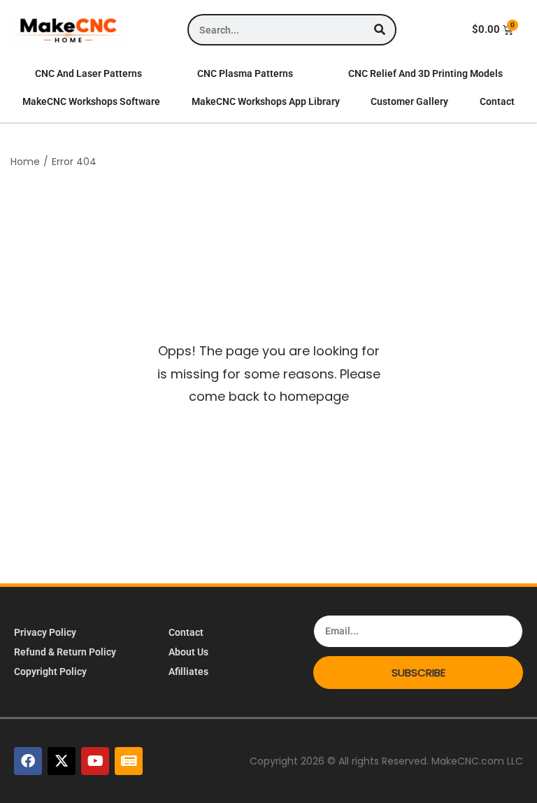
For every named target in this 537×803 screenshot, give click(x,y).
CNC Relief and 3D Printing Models (425, 73)
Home (25, 162)
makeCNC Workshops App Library (266, 101)
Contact (497, 101)
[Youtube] (95, 761)
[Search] (379, 29)
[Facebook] (28, 761)
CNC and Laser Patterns (88, 73)
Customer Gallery (409, 101)
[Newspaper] (129, 761)
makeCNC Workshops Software (91, 101)
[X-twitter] (62, 761)
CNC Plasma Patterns (245, 73)
